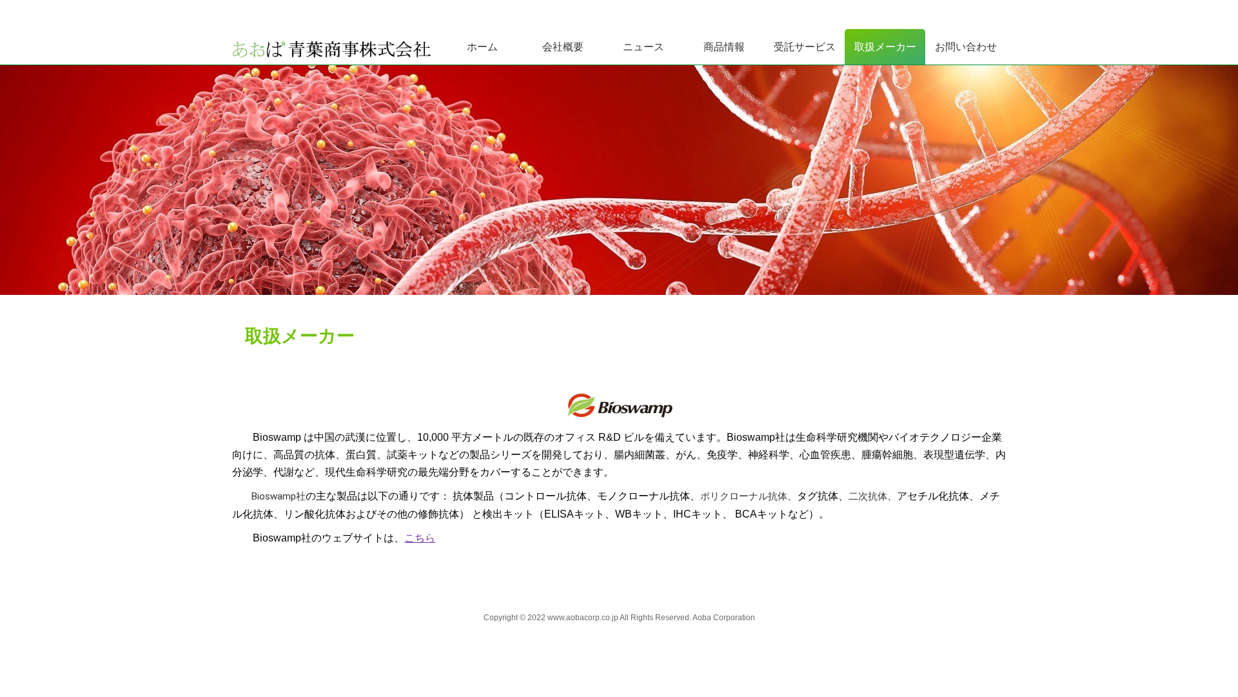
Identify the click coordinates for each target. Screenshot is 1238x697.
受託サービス (805, 46)
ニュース (643, 46)
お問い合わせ (966, 46)
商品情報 (724, 46)
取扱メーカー (885, 46)
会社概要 (563, 46)
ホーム (482, 46)
